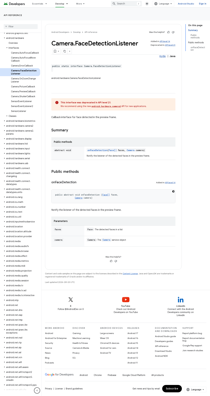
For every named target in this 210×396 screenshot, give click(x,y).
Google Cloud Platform (133, 375)
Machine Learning (81, 338)
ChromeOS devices (109, 343)
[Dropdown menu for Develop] (68, 3)
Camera (131, 150)
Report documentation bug (193, 339)
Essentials (37, 3)
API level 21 (170, 45)
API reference (13, 15)
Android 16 (132, 338)
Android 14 (132, 348)
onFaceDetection (97, 150)
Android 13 (132, 352)
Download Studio (163, 351)
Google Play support (192, 345)
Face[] (113, 150)
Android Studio (186, 3)
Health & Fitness (80, 343)
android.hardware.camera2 (106, 106)
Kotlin (162, 56)
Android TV (105, 352)
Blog (47, 357)
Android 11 (132, 362)
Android (49, 333)
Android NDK (161, 356)
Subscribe (172, 388)
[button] (20, 33)
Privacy (76, 352)
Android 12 (132, 357)
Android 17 (132, 333)
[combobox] (126, 3)
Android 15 (132, 343)
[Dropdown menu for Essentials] (47, 3)
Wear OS (104, 338)
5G (74, 357)
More (79, 3)
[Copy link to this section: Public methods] (82, 172)
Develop (59, 3)
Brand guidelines (74, 388)
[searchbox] (21, 26)
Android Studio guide (165, 336)
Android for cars (108, 348)
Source (48, 348)
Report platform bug (192, 333)
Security (49, 343)
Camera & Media (81, 348)
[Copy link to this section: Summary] (71, 130)
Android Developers (60, 32)
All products (157, 375)
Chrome (98, 375)
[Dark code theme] (173, 191)
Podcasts (49, 362)
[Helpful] (168, 32)
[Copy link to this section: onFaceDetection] (79, 182)
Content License (130, 273)
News (47, 352)
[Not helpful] (173, 32)
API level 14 (165, 41)
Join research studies (192, 350)
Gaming (77, 333)
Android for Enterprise (56, 338)
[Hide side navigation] (37, 390)
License (59, 388)
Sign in (202, 3)
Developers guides (164, 341)
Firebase (112, 375)
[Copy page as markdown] (65, 51)
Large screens (107, 333)
